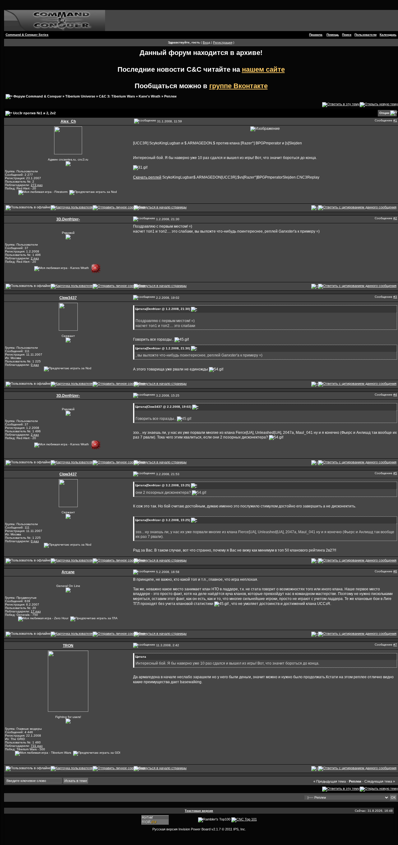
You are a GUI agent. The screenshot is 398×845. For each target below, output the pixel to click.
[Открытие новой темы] (379, 104)
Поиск (346, 34)
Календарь (388, 34)
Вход (206, 42)
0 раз (35, 364)
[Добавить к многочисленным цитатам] (314, 207)
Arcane (68, 572)
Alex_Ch (68, 121)
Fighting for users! (68, 717)
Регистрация (222, 42)
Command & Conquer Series (27, 34)
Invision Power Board (194, 829)
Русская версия (165, 829)
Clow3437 (68, 298)
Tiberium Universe (80, 96)
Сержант (68, 336)
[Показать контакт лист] (72, 207)
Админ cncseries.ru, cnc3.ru (68, 159)
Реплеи (170, 96)
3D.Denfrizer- (68, 219)
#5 (395, 473)
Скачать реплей (147, 177)
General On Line (68, 586)
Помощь (332, 34)
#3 (395, 296)
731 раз (37, 745)
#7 (395, 644)
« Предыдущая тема (329, 781)
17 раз (36, 611)
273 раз (37, 185)
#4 (395, 394)
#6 (395, 571)
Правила (315, 34)
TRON (68, 645)
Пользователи (365, 34)
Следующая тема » (379, 781)
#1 (395, 120)
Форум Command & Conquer (37, 96)
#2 (395, 218)
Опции (384, 113)
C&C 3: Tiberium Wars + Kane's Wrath (129, 96)
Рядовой (68, 232)
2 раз (35, 258)
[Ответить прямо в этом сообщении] (357, 207)
